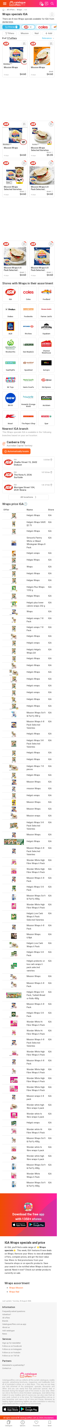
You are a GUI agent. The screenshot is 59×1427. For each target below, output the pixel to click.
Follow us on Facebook (12, 1346)
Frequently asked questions (13, 1311)
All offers (11, 10)
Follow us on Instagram (12, 1349)
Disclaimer (48, 1418)
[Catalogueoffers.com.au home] (17, 3)
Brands (5, 1321)
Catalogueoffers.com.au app (14, 1324)
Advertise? (6, 1314)
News (4, 1334)
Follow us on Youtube (11, 1352)
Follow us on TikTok (10, 1356)
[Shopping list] (46, 3)
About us (6, 1327)
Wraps (19, 10)
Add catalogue (8, 1331)
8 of (9, 38)
